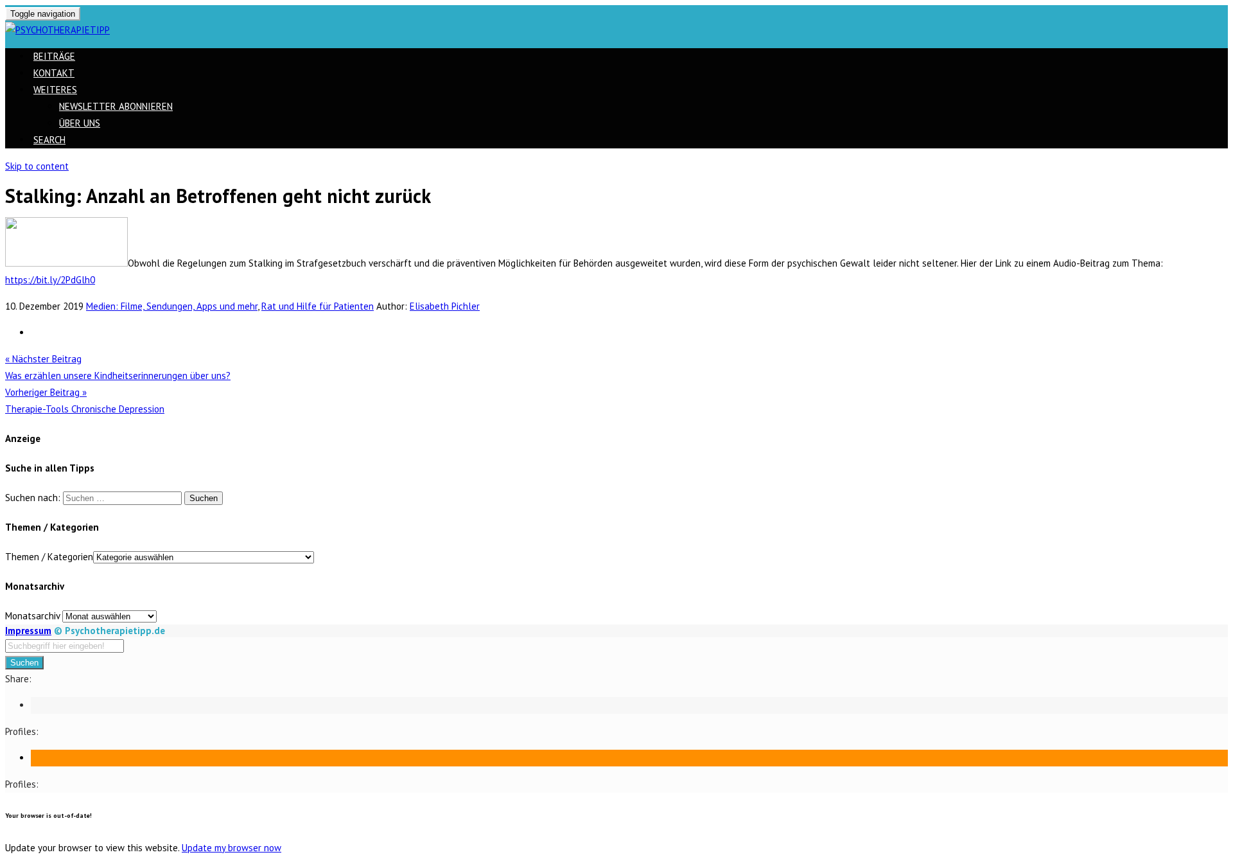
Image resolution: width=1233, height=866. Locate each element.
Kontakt (53, 73)
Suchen (24, 662)
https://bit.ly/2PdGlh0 (50, 280)
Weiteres (55, 90)
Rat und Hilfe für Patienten (317, 306)
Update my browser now (231, 848)
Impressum (28, 630)
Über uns (79, 123)
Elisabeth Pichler (445, 306)
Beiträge (54, 56)
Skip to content (37, 166)
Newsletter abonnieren (116, 106)
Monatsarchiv (32, 616)
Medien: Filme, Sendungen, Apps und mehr (172, 306)
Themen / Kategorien (49, 557)
